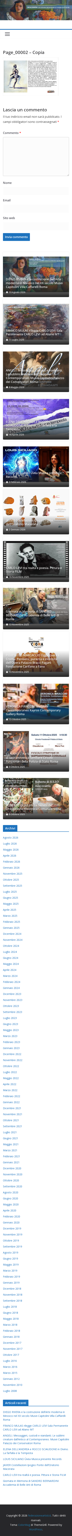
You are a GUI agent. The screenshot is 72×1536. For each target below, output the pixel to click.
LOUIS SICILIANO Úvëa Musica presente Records (34, 475)
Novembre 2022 (12, 1060)
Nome (7, 183)
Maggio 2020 (11, 1204)
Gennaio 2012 (11, 1379)
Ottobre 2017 (11, 1354)
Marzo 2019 (10, 1270)
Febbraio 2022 (11, 1096)
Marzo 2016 (10, 1367)
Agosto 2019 (10, 1252)
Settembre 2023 (12, 1012)
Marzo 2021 (10, 1150)
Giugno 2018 (10, 1312)
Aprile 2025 (9, 909)
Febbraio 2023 (11, 1042)
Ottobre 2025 (11, 879)
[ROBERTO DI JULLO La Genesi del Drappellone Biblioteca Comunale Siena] (36, 796)
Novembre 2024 (12, 940)
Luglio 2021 (10, 1132)
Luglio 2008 (10, 1391)
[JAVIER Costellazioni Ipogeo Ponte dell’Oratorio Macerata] (36, 511)
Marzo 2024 (10, 976)
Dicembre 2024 (12, 933)
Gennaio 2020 (11, 1222)
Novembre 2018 (12, 1294)
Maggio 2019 (11, 1264)
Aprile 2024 (9, 970)
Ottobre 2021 (11, 1120)
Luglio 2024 (10, 952)
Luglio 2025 (10, 891)
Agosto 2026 (10, 837)
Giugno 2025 (10, 897)
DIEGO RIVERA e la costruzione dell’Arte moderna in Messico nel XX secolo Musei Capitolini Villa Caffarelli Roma (34, 283)
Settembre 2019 (12, 1246)
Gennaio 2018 (11, 1336)
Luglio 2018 (10, 1306)
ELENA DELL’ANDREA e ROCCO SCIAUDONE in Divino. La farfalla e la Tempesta (31, 425)
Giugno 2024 (10, 958)
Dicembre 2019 (12, 1228)
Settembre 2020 (12, 1186)
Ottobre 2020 (11, 1180)
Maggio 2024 (11, 964)
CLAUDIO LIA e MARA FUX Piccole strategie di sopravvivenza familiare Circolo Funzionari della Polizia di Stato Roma (36, 757)
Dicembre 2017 (12, 1342)
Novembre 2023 (12, 1000)
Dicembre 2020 (12, 1168)
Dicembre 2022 (12, 1054)
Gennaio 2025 (11, 927)
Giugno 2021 (10, 1138)
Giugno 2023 (10, 1024)
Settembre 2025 (12, 885)
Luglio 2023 (10, 1018)
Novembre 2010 (12, 1385)
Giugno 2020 (10, 1198)
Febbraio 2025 (11, 921)
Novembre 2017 (12, 1348)
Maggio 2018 (11, 1318)
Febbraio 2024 (11, 982)
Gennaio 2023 (11, 1048)
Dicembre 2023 (12, 994)
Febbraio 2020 (11, 1216)
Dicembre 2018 (12, 1288)
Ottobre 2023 (11, 1006)
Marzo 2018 (10, 1324)
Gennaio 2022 (11, 1102)
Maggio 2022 (11, 1078)
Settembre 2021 (12, 1126)
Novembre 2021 (12, 1114)
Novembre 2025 (12, 873)
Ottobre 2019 (11, 1240)
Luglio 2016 (10, 1360)
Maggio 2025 (11, 903)
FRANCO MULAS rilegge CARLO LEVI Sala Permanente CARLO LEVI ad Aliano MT (34, 332)
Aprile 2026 (9, 855)
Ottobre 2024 (11, 946)
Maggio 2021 (11, 1144)
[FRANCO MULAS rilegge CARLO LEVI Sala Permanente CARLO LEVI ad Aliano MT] (36, 321)
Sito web (9, 218)
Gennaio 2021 (11, 1162)
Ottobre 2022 (11, 1066)
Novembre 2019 (12, 1234)
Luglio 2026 (10, 843)
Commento (12, 133)
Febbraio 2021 (11, 1156)
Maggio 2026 (11, 849)
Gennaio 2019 (11, 1282)
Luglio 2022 (10, 1072)
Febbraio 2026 (11, 861)
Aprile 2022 (9, 1084)
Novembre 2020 (12, 1174)
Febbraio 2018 (11, 1330)
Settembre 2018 (12, 1300)
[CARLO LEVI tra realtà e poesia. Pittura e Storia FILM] (36, 559)
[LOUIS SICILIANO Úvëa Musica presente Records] (36, 464)
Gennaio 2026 (11, 867)
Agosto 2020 (10, 1192)
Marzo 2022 (10, 1090)
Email (7, 200)
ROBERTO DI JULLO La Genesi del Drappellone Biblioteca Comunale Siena (33, 807)
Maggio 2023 (11, 1030)
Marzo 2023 (10, 1036)
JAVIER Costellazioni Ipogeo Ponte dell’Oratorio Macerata (29, 522)
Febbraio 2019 (11, 1276)
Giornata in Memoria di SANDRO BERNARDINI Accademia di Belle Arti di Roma (32, 615)
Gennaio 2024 (11, 988)
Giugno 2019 (10, 1258)
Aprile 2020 (9, 1210)
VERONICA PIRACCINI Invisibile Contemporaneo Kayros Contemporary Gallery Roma (33, 710)
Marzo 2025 (10, 915)
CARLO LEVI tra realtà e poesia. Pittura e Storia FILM (34, 570)
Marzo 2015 (10, 1373)
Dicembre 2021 (12, 1108)
